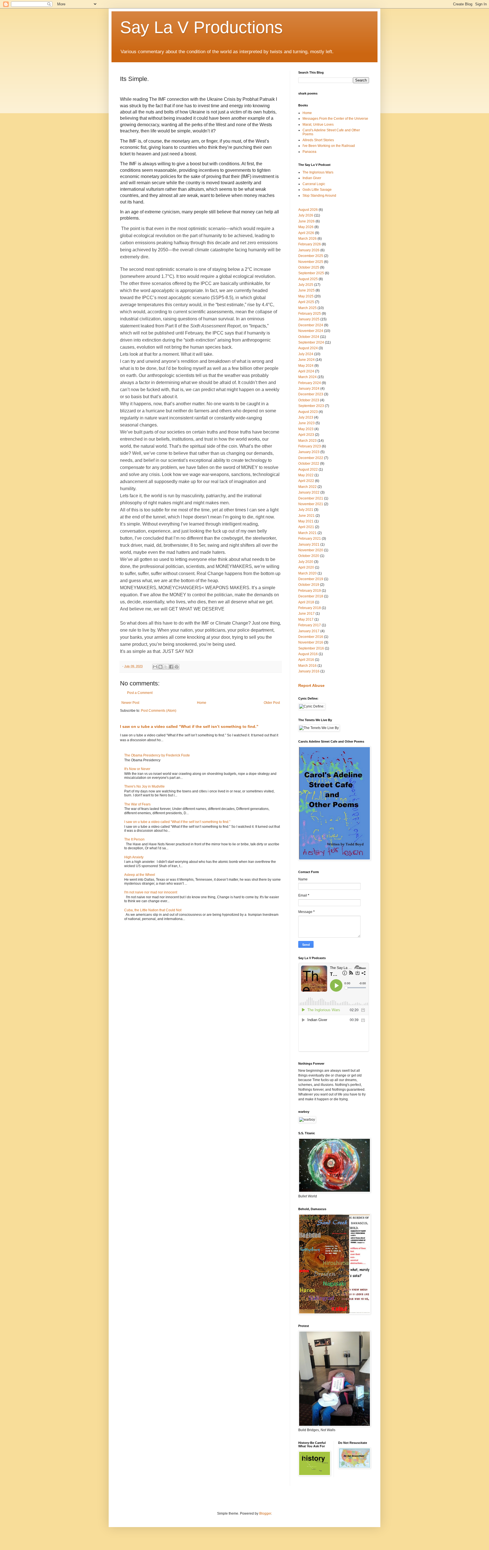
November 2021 (310, 504)
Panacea (309, 152)
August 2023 (308, 412)
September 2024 (311, 342)
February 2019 (309, 591)
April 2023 (306, 435)
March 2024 (307, 377)
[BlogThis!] (160, 667)
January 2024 (308, 389)
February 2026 (309, 244)
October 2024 (308, 337)
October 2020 (308, 556)
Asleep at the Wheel (139, 875)
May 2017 (306, 619)
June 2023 (306, 423)
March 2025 (307, 308)
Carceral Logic (314, 184)
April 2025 (306, 302)
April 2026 (306, 233)
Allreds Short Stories (318, 140)
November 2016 (310, 642)
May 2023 (306, 429)
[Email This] (155, 667)
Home (201, 703)
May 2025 (306, 296)
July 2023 (305, 417)
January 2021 (308, 544)
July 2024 (305, 354)
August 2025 (308, 279)
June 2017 (306, 614)
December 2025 (310, 256)
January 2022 (308, 492)
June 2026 (306, 221)
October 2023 (308, 400)
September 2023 (311, 406)
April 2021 (306, 527)
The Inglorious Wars (318, 172)
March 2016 (307, 666)
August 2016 (308, 654)
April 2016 (306, 660)
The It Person (134, 839)
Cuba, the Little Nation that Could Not (152, 910)
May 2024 (306, 366)
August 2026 (308, 210)
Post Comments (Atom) (158, 711)
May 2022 (306, 475)
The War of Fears (137, 804)
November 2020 (310, 550)
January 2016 (308, 671)
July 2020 (305, 562)
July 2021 (305, 510)
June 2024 (306, 360)
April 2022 (306, 481)
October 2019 (308, 585)
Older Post (272, 703)
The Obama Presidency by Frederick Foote (157, 755)
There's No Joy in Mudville (144, 786)
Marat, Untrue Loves (318, 125)
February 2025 (309, 314)
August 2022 (308, 469)
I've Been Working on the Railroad (329, 146)
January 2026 (308, 250)
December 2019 (310, 579)
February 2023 (309, 446)
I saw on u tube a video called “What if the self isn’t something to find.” (189, 726)
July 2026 (305, 215)
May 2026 (306, 227)
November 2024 (310, 331)
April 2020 (306, 567)
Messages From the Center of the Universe (335, 119)
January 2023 (308, 452)
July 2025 (305, 285)
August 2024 (308, 348)
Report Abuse (311, 685)
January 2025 (308, 319)
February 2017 (309, 625)
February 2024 (309, 383)
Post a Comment (140, 693)
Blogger (265, 1513)
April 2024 (306, 371)
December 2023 (310, 394)
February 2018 (309, 608)
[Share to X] (166, 667)
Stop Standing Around (319, 196)
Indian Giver (312, 178)
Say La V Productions (201, 27)
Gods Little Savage (317, 190)
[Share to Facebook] (171, 667)
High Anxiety (133, 857)
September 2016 (311, 648)
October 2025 (308, 267)
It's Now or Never (137, 769)
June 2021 (306, 516)
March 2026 (307, 239)
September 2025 (311, 273)
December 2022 (310, 458)
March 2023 (307, 441)
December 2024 (310, 325)
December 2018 (310, 596)
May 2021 (306, 521)
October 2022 (308, 464)
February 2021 (309, 539)
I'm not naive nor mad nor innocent (150, 892)
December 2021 (310, 498)
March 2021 (307, 533)
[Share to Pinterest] (176, 667)
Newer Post (130, 703)
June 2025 (306, 290)
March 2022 (307, 487)
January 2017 (308, 631)
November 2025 (310, 262)
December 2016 (310, 637)
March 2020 (307, 573)
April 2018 (306, 602)
